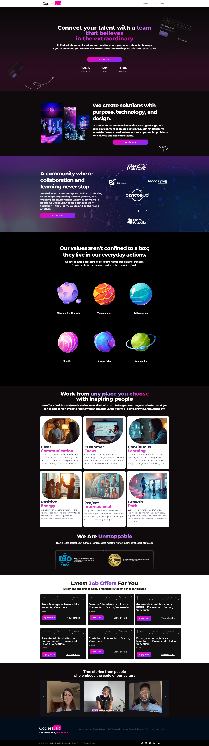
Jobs (154, 4)
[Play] (63, 696)
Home (145, 4)
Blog (162, 4)
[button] (144, 618)
